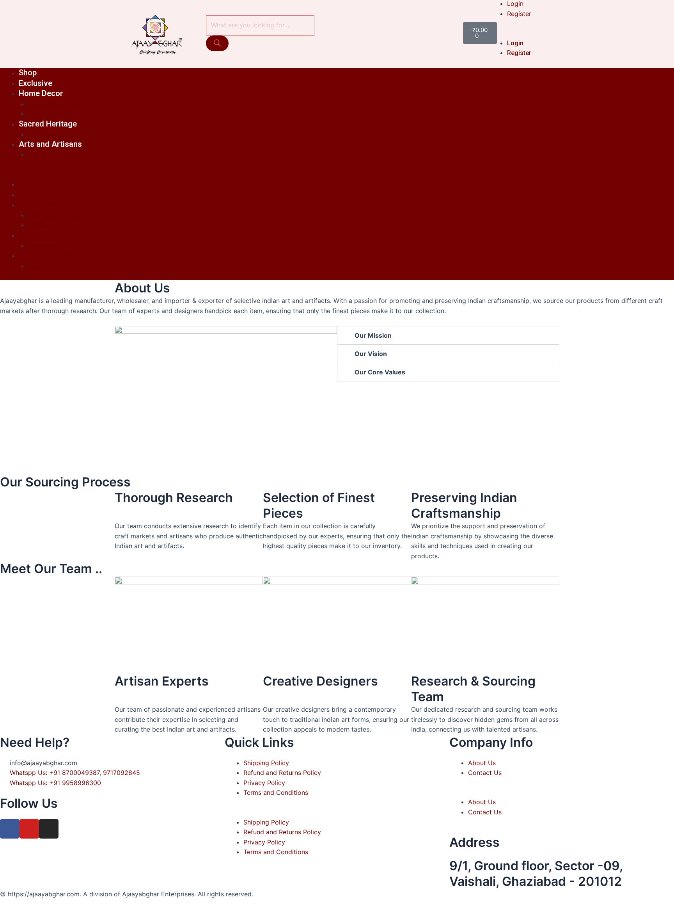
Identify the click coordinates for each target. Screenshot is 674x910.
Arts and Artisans (50, 144)
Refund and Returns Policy (282, 772)
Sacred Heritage (48, 123)
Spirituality (44, 134)
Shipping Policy (266, 763)
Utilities (39, 114)
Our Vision (371, 354)
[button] (523, 33)
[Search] (217, 43)
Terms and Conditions (275, 792)
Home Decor (41, 93)
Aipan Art (42, 154)
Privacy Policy (264, 783)
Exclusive (35, 83)
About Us (482, 763)
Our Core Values (380, 372)
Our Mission (373, 335)
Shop (28, 72)
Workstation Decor (55, 104)
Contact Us (485, 772)
